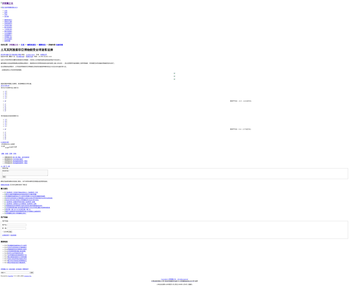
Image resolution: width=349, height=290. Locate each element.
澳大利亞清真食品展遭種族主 (17, 260)
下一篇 (7, 166)
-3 (5, 94)
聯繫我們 (25, 269)
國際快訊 (42, 45)
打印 (10, 54)
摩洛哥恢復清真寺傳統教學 (17, 262)
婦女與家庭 (8, 31)
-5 (5, 91)
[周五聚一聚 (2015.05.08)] (12, 209)
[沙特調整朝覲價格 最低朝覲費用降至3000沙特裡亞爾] (22, 207)
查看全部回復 (5, 184)
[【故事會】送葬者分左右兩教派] (15, 204)
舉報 (19, 54)
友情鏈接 (19, 269)
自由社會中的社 (34, 200)
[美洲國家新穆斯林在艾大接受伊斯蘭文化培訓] (19, 196)
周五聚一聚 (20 (26, 209)
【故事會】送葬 (31, 204)
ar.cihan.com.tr (30, 54)
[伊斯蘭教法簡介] (10, 213)
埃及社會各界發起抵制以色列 (17, 259)
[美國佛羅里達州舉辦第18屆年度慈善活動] (18, 205)
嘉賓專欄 (7, 41)
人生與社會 (8, 29)
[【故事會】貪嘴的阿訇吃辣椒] (14, 202)
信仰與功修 (8, 25)
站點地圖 (12, 269)
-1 (5, 98)
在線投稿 (59, 45)
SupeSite (10, 276)
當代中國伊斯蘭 (31, 194)
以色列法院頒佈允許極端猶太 (17, 247)
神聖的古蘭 (8, 22)
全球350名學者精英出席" (16, 253)
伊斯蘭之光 (13, 45)
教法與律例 (8, 27)
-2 (5, 96)
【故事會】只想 (33, 192)
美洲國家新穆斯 (40, 196)
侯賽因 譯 (43, 54)
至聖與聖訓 (8, 23)
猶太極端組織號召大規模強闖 (17, 257)
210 (3, 85)
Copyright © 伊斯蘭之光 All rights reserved (174, 279)
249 (7, 85)
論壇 (5, 12)
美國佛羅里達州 (37, 205)
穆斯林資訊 (8, 20)
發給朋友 (15, 54)
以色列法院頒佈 (47, 198)
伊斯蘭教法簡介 (21, 213)
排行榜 (6, 16)
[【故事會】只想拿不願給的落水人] (16, 192)
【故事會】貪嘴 (30, 202)
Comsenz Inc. (28, 276)
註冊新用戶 (5, 235)
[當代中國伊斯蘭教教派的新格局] (15, 194)
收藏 (6, 54)
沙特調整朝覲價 (45, 207)
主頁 (5, 11)
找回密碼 (13, 235)
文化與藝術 (8, 33)
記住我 (6, 231)
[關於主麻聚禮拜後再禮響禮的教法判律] (17, 211)
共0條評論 (20, 56)
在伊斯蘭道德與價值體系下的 (17, 255)
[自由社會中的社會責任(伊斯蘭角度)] (16, 200)
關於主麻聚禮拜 (36, 211)
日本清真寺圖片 (18, 159)
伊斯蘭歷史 (8, 35)
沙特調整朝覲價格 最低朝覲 (17, 251)
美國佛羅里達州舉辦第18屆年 (17, 249)
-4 (5, 93)
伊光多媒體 (8, 39)
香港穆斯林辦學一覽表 (20, 161)
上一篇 (3, 166)
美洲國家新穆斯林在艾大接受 (17, 245)
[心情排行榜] (5, 142)
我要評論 (29, 56)
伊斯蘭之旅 (8, 37)
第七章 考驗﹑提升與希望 (21, 157)
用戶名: (4, 225)
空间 (5, 14)
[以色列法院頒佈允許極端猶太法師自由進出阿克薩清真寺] (23, 198)
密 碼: (4, 228)
